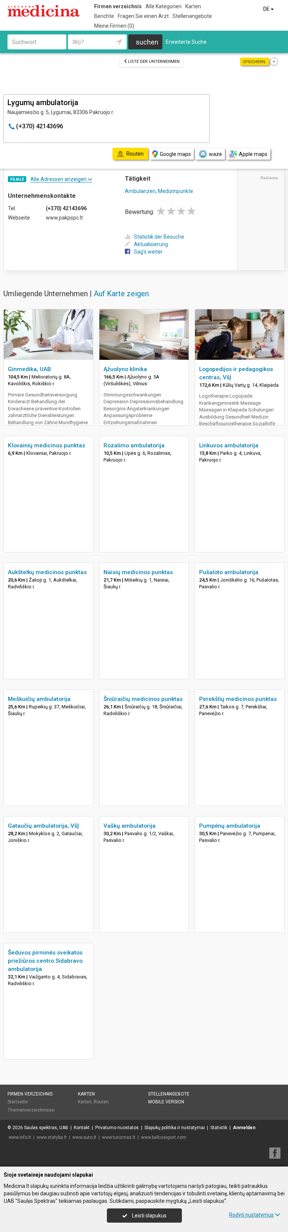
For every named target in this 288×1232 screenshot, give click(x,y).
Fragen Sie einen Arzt (143, 16)
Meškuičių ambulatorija (39, 699)
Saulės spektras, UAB (46, 1127)
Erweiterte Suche (186, 42)
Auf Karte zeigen (121, 293)
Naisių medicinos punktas (138, 572)
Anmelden (244, 1127)
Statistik (218, 1127)
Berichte (104, 16)
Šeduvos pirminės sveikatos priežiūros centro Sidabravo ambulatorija (45, 960)
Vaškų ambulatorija (130, 825)
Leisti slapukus (148, 1216)
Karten (193, 6)
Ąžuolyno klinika (125, 369)
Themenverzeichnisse (31, 1110)
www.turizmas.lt (118, 1137)
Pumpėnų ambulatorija (229, 825)
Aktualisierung (151, 244)
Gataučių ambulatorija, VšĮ (43, 825)
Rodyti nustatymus (251, 1215)
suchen (147, 42)
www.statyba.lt (52, 1137)
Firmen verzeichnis (118, 6)
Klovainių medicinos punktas (46, 445)
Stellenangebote (192, 16)
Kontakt (82, 1127)
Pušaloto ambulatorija (228, 572)
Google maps (175, 154)
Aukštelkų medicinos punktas (47, 572)
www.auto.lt (84, 1137)
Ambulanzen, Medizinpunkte (159, 191)
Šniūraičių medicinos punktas (143, 699)
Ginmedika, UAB (29, 369)
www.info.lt (20, 1137)
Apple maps (253, 154)
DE (267, 9)
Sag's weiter (148, 252)
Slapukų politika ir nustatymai (174, 1127)
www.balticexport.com (163, 1137)
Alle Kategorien (164, 6)
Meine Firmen (114, 26)
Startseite (18, 1101)
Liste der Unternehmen (154, 61)
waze (215, 154)
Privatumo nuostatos (117, 1127)
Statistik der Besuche (159, 237)
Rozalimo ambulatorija (134, 445)
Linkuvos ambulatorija (228, 445)
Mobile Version (166, 1101)
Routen (101, 1101)
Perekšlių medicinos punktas (238, 699)
